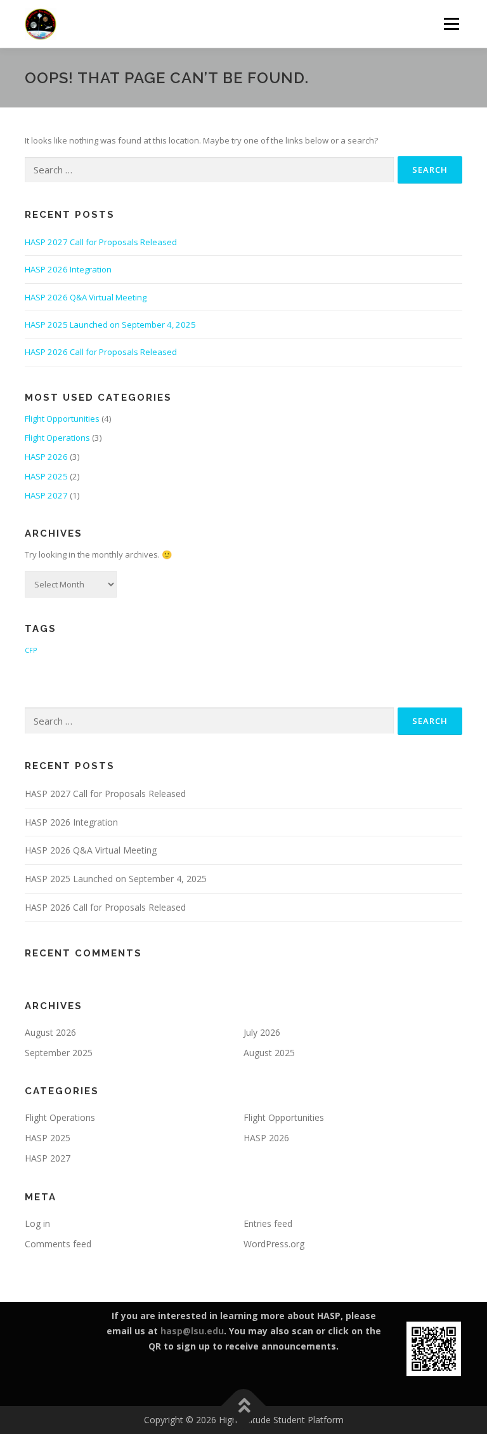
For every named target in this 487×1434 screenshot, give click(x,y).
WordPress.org (274, 1244)
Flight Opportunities (62, 418)
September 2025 (59, 1053)
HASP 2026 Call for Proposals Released (101, 352)
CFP (31, 650)
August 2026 (50, 1032)
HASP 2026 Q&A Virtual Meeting (85, 297)
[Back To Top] (243, 1406)
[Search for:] (209, 170)
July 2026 (262, 1032)
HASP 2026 (46, 456)
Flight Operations (57, 437)
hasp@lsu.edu (192, 1331)
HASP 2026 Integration (68, 269)
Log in (37, 1223)
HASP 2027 (46, 495)
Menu (451, 23)
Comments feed (58, 1244)
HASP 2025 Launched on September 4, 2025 (110, 324)
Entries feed (268, 1223)
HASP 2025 (46, 476)
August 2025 (269, 1053)
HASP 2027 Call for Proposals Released (101, 242)
